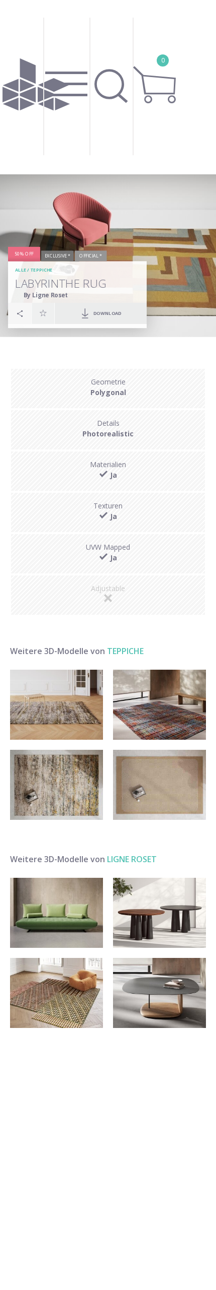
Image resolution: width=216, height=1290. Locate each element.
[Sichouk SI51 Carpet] (56, 705)
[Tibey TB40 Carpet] (56, 785)
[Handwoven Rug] (159, 785)
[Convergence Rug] (56, 993)
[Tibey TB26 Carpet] (159, 705)
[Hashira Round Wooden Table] (159, 913)
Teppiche (41, 270)
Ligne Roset (132, 859)
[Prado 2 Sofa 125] (56, 913)
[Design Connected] (36, 87)
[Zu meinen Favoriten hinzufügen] (43, 313)
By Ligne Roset (46, 295)
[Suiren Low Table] (159, 993)
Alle (20, 270)
